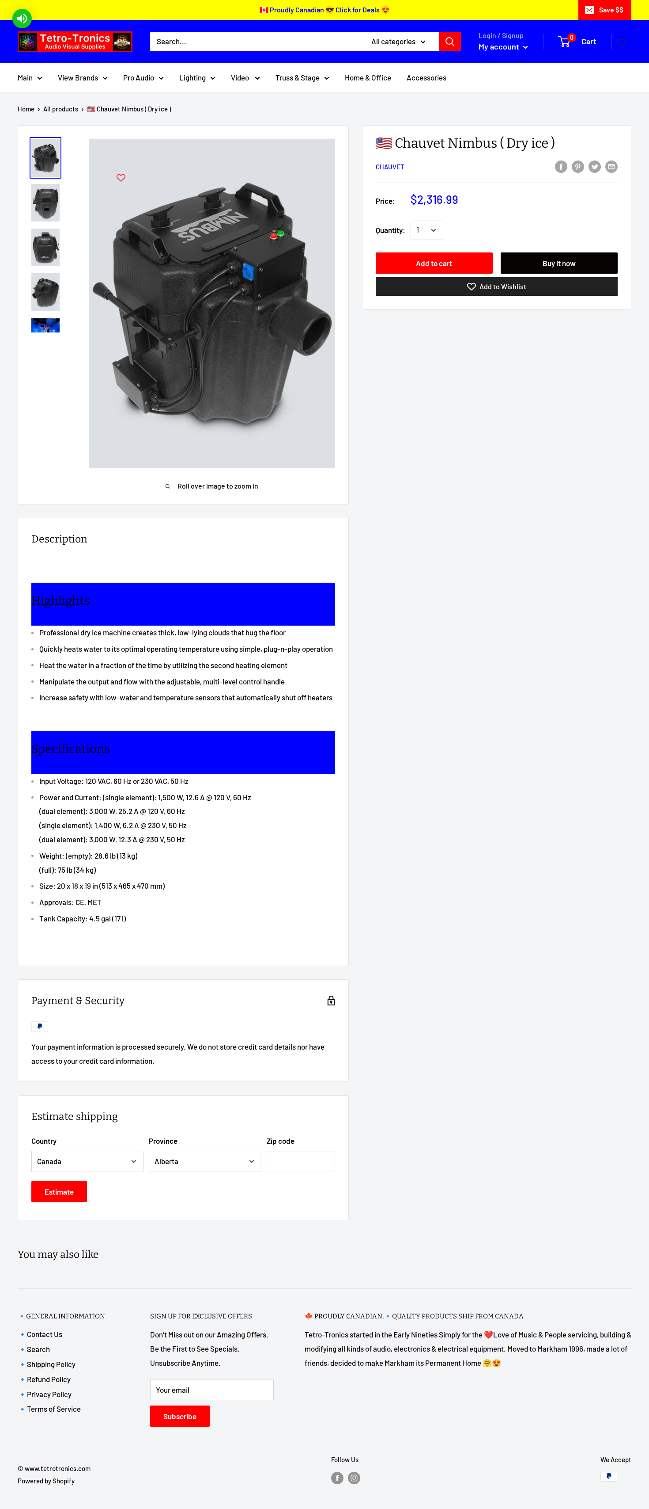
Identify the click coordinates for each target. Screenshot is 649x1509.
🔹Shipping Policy (46, 1364)
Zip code (280, 1140)
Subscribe (179, 1416)
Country (44, 1140)
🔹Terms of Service (49, 1408)
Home (26, 109)
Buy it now (559, 263)
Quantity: (390, 229)
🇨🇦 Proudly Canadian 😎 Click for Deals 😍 (325, 9)
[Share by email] (611, 166)
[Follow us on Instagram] (354, 1477)
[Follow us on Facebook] (337, 1477)
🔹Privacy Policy (45, 1394)
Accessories (426, 77)
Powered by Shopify (46, 1481)
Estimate (59, 1191)
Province (163, 1140)
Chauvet (390, 167)
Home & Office (368, 77)
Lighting (192, 77)
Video (240, 77)
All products (60, 109)
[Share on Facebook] (561, 166)
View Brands (78, 77)
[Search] (450, 41)
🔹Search (34, 1349)
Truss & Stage (297, 77)
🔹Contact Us (40, 1333)
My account (500, 46)
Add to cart (434, 263)
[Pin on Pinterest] (578, 166)
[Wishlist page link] (621, 41)
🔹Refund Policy (44, 1379)
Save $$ (611, 9)
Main (25, 77)
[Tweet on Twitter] (595, 166)
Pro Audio (138, 77)
